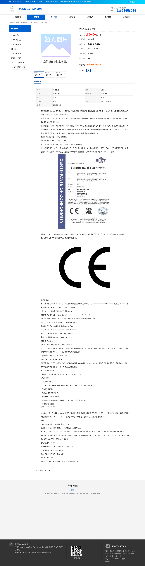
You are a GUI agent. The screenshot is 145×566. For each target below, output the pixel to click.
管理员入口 (41, 552)
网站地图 (48, 552)
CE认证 (31, 22)
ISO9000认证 (16, 40)
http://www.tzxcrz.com (43, 470)
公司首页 (17, 17)
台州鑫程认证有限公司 (51, 547)
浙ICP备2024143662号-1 (36, 547)
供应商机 (35, 17)
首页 (17, 22)
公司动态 (90, 17)
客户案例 (108, 17)
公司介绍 (72, 17)
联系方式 (126, 17)
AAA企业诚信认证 (18, 67)
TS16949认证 (16, 58)
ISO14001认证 (16, 44)
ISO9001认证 (16, 35)
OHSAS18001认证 (17, 63)
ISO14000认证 (16, 53)
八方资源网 (26, 552)
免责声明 (34, 552)
